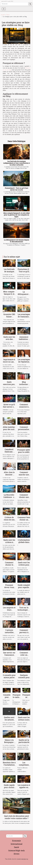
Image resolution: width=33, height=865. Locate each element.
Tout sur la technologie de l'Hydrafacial (23, 609)
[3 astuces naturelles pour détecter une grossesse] (9, 624)
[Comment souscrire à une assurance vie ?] (23, 398)
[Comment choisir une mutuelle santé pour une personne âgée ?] (23, 489)
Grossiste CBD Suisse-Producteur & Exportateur (9, 317)
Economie (16, 840)
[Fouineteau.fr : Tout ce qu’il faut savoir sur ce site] (16, 178)
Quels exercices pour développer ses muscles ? (9, 385)
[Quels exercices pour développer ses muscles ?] (9, 376)
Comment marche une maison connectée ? (24, 475)
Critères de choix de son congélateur (9, 519)
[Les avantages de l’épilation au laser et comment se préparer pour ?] (23, 353)
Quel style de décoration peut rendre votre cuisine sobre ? (16, 817)
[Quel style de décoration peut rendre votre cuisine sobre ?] (16, 806)
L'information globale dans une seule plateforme (24, 543)
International (16, 844)
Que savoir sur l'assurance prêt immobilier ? (9, 656)
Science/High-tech (16, 850)
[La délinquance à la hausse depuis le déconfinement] (16, 230)
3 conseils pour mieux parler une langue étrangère (9, 678)
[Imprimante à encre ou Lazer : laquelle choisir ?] (9, 353)
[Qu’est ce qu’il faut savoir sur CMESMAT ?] (9, 398)
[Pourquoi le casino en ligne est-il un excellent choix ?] (16, 690)
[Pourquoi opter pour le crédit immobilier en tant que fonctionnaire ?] (23, 443)
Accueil (3, 15)
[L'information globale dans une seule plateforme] (23, 534)
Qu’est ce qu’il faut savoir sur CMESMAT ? (9, 406)
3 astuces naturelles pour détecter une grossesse (9, 633)
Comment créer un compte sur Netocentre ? (23, 656)
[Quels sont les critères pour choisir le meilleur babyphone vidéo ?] (23, 556)
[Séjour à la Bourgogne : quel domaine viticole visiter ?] (9, 734)
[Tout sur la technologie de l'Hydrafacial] (23, 601)
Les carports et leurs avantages (9, 609)
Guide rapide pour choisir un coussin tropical (9, 788)
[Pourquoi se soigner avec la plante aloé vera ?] (26, 690)
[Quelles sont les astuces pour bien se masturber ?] (9, 711)
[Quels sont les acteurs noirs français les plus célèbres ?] (23, 711)
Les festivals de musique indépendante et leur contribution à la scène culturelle (16, 163)
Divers (8, 15)
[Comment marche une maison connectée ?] (23, 466)
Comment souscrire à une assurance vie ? (24, 408)
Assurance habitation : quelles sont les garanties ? (24, 340)
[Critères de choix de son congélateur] (9, 511)
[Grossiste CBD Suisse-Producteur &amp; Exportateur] (9, 308)
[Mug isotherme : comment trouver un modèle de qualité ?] (23, 376)
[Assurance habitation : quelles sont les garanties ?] (23, 331)
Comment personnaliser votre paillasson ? (24, 430)
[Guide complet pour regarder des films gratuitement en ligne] (23, 579)
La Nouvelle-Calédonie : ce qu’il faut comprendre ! (9, 498)
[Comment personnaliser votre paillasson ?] (23, 421)
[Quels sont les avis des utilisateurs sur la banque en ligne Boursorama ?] (9, 331)
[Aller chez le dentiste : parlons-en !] (9, 466)
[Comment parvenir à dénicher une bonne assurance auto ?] (23, 624)
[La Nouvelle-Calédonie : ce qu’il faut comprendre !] (9, 489)
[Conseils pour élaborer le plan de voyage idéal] (7, 690)
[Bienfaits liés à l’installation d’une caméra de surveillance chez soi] (9, 756)
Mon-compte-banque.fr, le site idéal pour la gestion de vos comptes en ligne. (16, 215)
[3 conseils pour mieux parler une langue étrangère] (9, 669)
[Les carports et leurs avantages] (9, 601)
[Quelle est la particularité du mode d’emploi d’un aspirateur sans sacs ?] (23, 734)
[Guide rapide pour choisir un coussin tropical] (9, 779)
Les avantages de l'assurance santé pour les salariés (24, 317)
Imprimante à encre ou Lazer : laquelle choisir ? (9, 363)
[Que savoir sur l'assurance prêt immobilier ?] (9, 646)
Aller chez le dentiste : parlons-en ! (9, 474)
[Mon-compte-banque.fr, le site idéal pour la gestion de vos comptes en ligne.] (16, 203)
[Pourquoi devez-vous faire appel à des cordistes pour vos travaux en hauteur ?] (9, 579)
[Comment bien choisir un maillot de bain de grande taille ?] (23, 511)
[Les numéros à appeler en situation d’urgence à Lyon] (23, 779)
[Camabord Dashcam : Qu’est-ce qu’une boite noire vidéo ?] (9, 443)
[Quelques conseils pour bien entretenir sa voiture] (23, 669)
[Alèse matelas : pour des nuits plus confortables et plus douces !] (9, 421)
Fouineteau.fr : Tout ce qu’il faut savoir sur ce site (16, 189)
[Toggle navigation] (4, 9)
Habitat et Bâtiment (16, 861)
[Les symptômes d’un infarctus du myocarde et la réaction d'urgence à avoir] (23, 756)
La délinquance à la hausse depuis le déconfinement (16, 241)
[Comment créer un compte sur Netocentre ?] (23, 646)
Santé (16, 847)
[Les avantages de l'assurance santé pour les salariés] (23, 308)
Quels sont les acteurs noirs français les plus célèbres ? (24, 721)
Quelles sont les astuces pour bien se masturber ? (9, 721)
